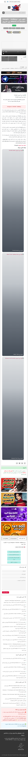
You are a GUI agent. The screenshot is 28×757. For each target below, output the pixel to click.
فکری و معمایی (6, 28)
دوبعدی (10, 28)
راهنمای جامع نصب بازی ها (14, 551)
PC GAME (22, 28)
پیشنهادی (13, 28)
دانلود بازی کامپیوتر (22, 145)
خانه (26, 67)
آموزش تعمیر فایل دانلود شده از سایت (14, 558)
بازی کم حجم (18, 28)
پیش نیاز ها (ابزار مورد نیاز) (14, 554)
